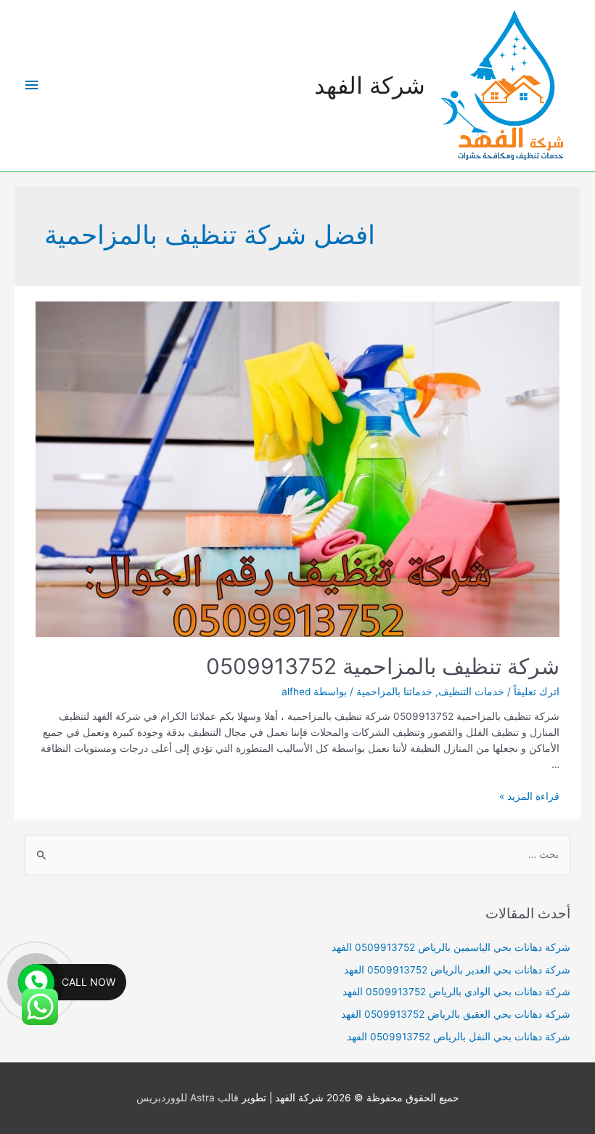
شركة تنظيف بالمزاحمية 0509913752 (382, 666)
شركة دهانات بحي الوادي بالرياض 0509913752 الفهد (456, 991)
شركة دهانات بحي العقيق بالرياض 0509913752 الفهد (455, 1014)
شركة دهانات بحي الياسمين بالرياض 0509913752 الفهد (451, 947)
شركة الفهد (369, 85)
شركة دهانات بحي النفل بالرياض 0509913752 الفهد (458, 1036)
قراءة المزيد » (529, 796)
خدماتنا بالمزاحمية (394, 691)
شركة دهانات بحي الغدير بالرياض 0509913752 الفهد (457, 970)
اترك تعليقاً (536, 691)
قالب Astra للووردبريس (187, 1097)
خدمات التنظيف (471, 691)
